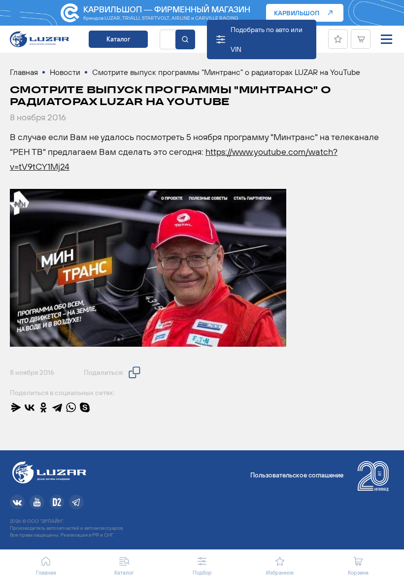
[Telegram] (57, 407)
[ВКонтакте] (29, 407)
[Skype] (85, 407)
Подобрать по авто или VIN (267, 39)
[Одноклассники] (43, 407)
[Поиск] (185, 39)
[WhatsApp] (71, 407)
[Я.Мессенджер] (16, 407)
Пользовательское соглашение (296, 475)
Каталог (118, 39)
